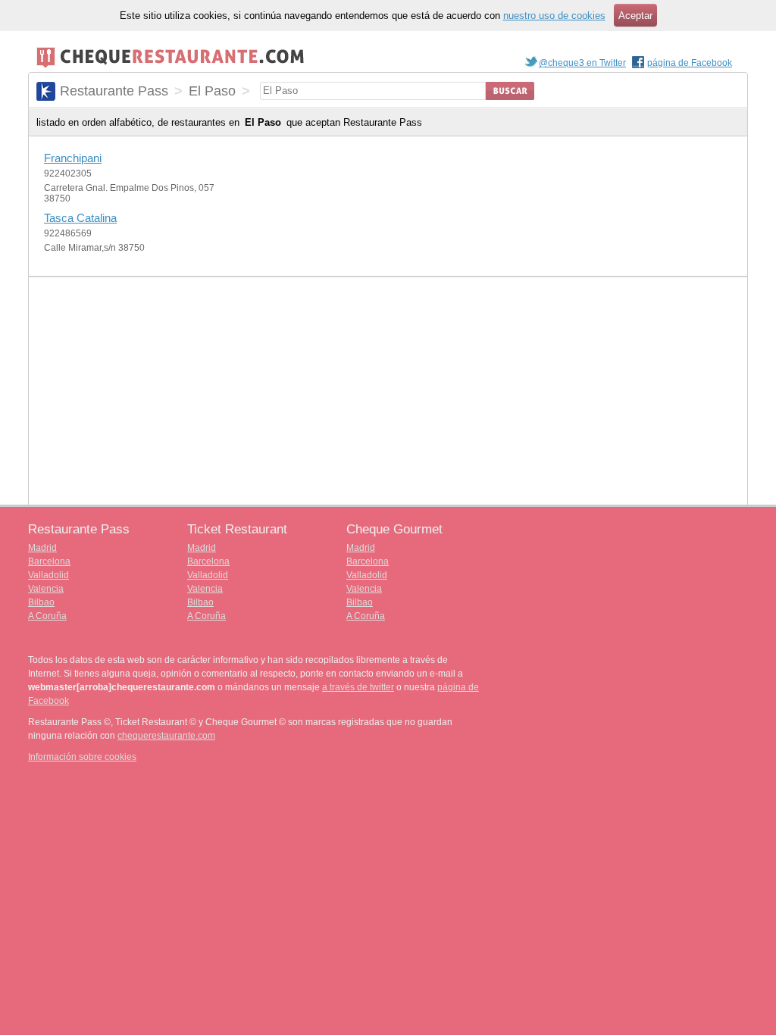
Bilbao (41, 602)
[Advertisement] (388, 391)
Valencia (46, 588)
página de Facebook (689, 63)
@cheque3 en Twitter (582, 63)
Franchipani (73, 158)
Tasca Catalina (80, 217)
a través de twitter (358, 687)
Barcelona (49, 561)
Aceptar (635, 15)
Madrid (42, 548)
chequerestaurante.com (166, 735)
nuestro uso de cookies (554, 15)
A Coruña (47, 616)
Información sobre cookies (82, 757)
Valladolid (48, 575)
